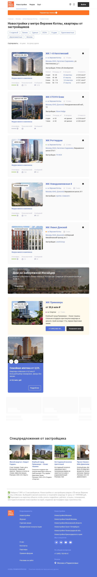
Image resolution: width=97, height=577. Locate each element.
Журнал (23, 519)
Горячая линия (25, 523)
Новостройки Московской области (68, 523)
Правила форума (26, 553)
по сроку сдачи (33, 43)
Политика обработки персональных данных (44, 569)
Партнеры (23, 549)
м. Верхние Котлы (54, 58)
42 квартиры (67, 75)
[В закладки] (83, 54)
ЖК (57, 53)
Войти (83, 4)
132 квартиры (68, 80)
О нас (22, 542)
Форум (32, 4)
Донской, (60, 105)
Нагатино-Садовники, (65, 61)
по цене (23, 43)
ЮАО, (54, 61)
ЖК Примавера (54, 302)
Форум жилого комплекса (22, 78)
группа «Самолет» (63, 196)
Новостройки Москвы (63, 515)
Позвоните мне (75, 329)
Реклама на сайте (26, 560)
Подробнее (19, 286)
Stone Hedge (60, 111)
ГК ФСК (59, 155)
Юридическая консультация (31, 527)
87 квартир (67, 77)
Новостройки (21, 4)
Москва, (49, 61)
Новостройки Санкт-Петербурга (66, 527)
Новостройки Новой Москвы (65, 519)
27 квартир (67, 83)
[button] (55, 328)
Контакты (23, 546)
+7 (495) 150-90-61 (61, 553)
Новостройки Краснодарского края (68, 534)
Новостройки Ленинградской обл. (67, 531)
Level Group (60, 242)
